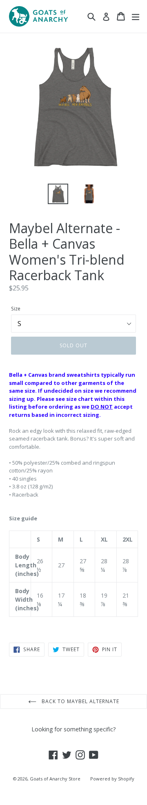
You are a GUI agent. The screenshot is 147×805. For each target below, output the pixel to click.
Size (15, 308)
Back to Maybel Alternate (79, 701)
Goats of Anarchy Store (55, 779)
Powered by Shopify (112, 779)
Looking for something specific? (73, 729)
